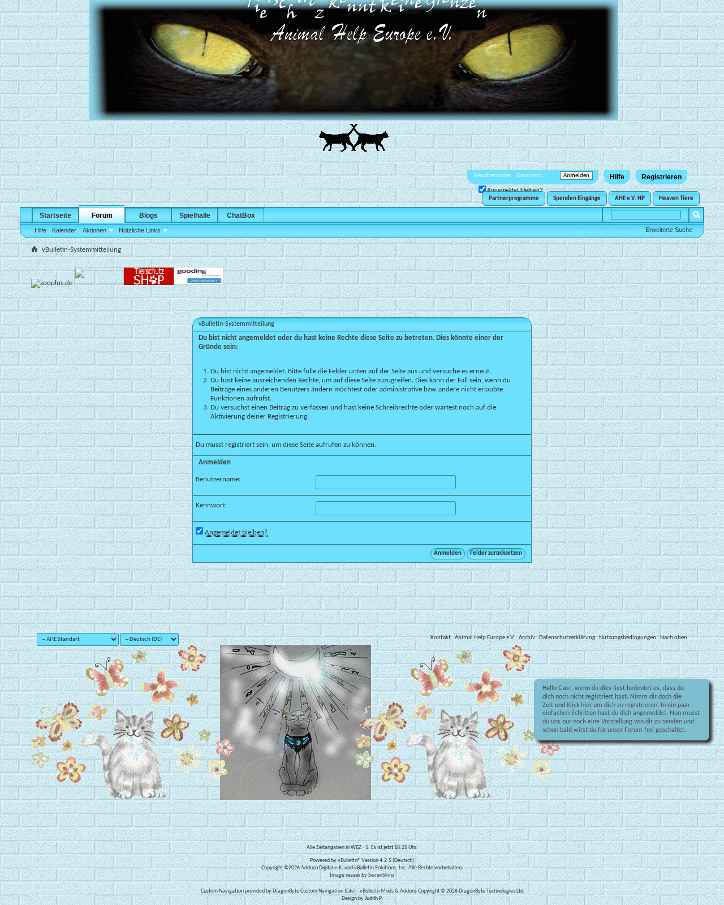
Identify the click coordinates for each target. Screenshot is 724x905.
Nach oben (673, 638)
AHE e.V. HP (630, 199)
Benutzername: (218, 479)
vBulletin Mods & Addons (388, 891)
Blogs (148, 215)
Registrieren (661, 177)
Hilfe (617, 177)
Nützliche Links (140, 230)
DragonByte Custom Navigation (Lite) (314, 891)
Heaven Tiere (676, 199)
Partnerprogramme (514, 199)
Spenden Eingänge (577, 199)
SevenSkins (381, 875)
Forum (102, 215)
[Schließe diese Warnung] (694, 690)
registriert (240, 445)
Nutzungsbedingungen (627, 638)
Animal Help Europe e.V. (485, 638)
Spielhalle (194, 215)
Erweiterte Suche (668, 229)
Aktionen (94, 230)
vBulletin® (349, 860)
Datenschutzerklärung (567, 638)
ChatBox (241, 215)
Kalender (64, 230)
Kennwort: (211, 505)
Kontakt (440, 638)
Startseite (55, 215)
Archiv (527, 638)
